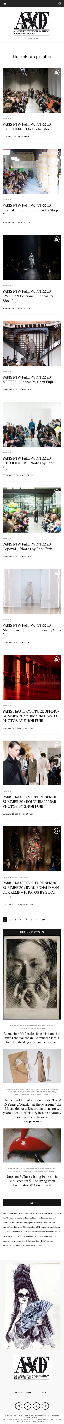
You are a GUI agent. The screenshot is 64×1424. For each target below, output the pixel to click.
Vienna (19, 1245)
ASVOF (6, 1217)
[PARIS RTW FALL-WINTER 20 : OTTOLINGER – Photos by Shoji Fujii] (32, 424)
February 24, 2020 (12, 642)
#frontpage (24, 1213)
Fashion (7, 119)
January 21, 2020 (11, 904)
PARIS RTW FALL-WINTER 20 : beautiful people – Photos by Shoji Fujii (30, 210)
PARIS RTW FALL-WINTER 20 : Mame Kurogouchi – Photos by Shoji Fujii (32, 630)
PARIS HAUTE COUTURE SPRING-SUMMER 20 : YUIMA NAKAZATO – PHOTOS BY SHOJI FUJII (31, 716)
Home (18, 1392)
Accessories (12, 1089)
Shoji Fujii (25, 136)
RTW (43, 1241)
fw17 (54, 1217)
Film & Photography (30, 1025)
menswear (45, 1227)
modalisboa (55, 1227)
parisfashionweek (15, 1236)
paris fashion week (31, 1236)
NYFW (57, 1231)
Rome (38, 1241)
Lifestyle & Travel (45, 1092)
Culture (14, 1025)
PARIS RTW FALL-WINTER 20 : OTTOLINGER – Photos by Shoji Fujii (28, 463)
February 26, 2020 (12, 389)
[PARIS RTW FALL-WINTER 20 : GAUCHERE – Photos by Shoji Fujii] (32, 90)
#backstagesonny (10, 1213)
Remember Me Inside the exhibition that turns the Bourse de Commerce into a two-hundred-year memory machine (32, 1038)
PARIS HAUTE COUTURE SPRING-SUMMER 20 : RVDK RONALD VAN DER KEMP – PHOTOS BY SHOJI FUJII (31, 889)
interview (38, 1222)
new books (31, 1231)
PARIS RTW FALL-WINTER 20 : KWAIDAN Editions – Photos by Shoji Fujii (28, 296)
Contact (43, 1392)
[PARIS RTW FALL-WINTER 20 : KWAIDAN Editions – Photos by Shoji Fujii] (32, 257)
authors (13, 1217)
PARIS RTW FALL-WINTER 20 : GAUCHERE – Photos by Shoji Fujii (30, 126)
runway (50, 1241)
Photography (25, 1028)
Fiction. (44, 1217)
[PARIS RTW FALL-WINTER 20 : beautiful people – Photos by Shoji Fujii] (32, 171)
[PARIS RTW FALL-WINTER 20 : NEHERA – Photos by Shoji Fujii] (32, 343)
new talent (41, 1231)
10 (43, 919)
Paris (5, 1236)
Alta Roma (42, 1213)
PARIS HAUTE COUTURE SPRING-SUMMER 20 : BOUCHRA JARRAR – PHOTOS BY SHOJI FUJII (31, 801)
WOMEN (27, 1245)
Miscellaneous (20, 877)
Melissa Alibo (29, 1227)
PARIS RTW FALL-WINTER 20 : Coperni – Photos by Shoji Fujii (28, 546)
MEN (38, 1227)
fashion (26, 1217)
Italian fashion (48, 1222)
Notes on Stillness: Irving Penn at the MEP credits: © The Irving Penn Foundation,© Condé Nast (32, 1181)
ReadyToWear (28, 1241)
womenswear (37, 1245)
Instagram (47, 1025)
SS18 (13, 1245)
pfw (41, 1236)
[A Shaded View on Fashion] (32, 23)
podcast (17, 1241)
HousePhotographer (24, 1222)
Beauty (11, 1168)
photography (8, 1241)
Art (59, 1213)
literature (18, 1227)
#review (33, 1213)
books (19, 1217)
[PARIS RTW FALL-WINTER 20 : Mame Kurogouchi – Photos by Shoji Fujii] (32, 591)
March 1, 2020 (10, 222)
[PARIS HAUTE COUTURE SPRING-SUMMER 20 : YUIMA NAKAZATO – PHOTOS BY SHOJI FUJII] (32, 677)
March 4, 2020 (10, 136)
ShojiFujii (7, 1245)
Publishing (40, 1028)
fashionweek (35, 1217)
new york (50, 1231)
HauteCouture (9, 1222)
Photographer (50, 1236)
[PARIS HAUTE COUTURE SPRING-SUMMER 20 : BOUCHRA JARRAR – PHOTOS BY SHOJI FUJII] (32, 763)
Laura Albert (8, 1227)
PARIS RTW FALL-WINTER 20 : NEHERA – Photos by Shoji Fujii (28, 379)
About (30, 1392)
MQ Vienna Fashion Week (14, 1231)
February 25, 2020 (12, 475)
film (50, 1217)
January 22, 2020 (11, 814)
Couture (25, 1089)
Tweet (46, 1095)
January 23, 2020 (11, 728)
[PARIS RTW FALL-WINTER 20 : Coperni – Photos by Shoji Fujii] (32, 510)
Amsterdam (52, 1213)
